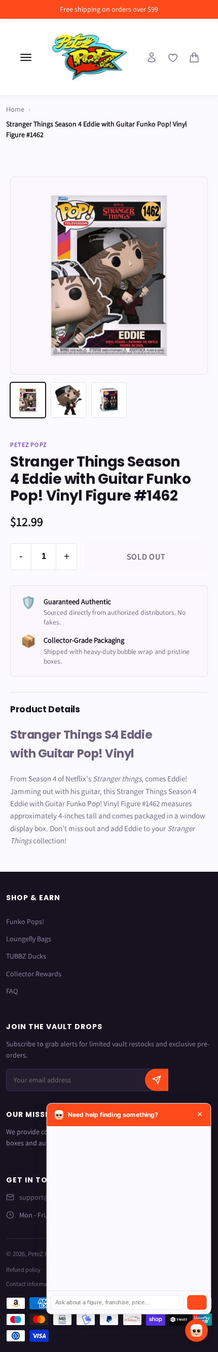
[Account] (151, 57)
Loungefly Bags (28, 938)
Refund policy (23, 1269)
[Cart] (194, 57)
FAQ (12, 991)
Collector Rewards (33, 973)
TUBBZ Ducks (26, 956)
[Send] (196, 1302)
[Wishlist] (172, 57)
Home (15, 109)
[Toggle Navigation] (25, 57)
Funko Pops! (25, 921)
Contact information (31, 1284)
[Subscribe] (156, 1080)
